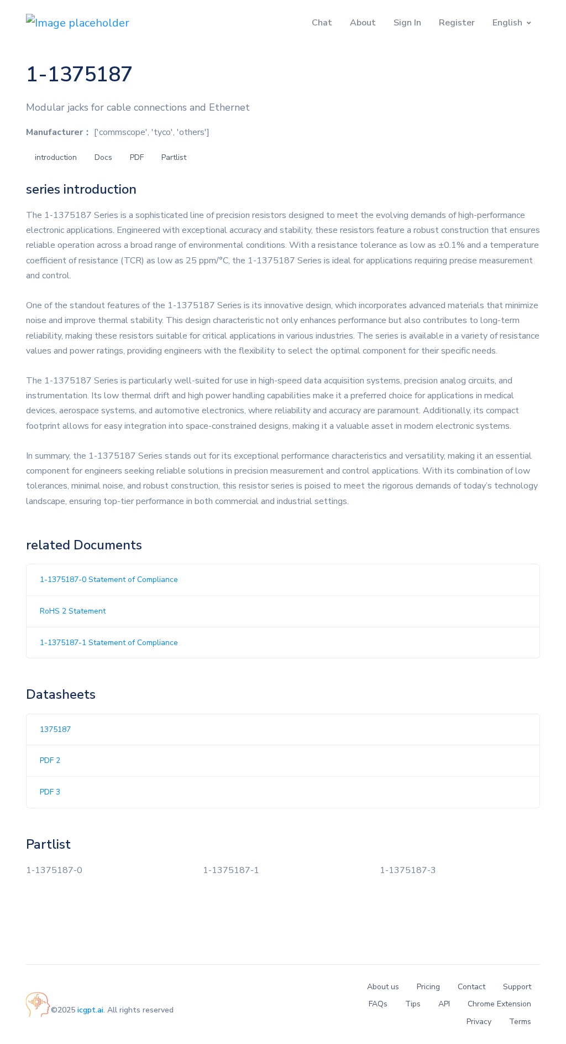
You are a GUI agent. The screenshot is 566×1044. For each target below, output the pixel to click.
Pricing (428, 986)
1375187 (55, 729)
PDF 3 (50, 792)
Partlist (173, 157)
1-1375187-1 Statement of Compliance (109, 642)
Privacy (479, 1021)
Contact (471, 986)
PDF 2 (50, 760)
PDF (137, 157)
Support (517, 986)
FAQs (378, 1004)
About (363, 23)
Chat (322, 23)
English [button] (507, 23)
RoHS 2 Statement (73, 611)
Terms (520, 1021)
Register (457, 23)
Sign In (407, 23)
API (444, 1004)
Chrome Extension (499, 1004)
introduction (56, 157)
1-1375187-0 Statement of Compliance (109, 579)
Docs (103, 157)
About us (383, 986)
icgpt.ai (90, 1010)
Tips (413, 1004)
